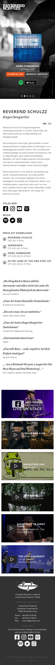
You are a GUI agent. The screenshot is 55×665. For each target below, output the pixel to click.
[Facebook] (6, 208)
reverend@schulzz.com (31, 621)
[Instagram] (13, 208)
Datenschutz (33, 660)
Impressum (21, 660)
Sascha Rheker (52, 89)
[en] (49, 123)
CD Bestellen (15, 74)
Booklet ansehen (37, 74)
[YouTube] (20, 208)
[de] (44, 123)
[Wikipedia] (27, 209)
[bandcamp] (13, 220)
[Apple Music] (31, 82)
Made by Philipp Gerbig (38, 657)
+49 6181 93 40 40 (29, 615)
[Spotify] (21, 82)
